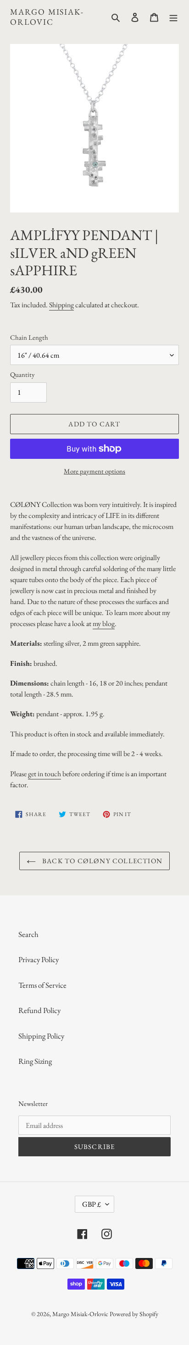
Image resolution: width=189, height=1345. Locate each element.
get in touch (44, 774)
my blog (104, 623)
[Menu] (173, 16)
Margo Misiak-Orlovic (46, 17)
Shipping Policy (41, 1036)
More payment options (94, 471)
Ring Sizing (35, 1061)
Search (28, 934)
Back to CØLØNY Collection (101, 860)
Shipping (61, 305)
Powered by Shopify (134, 1314)
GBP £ (91, 1204)
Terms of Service (42, 985)
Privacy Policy (38, 959)
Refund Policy (39, 1010)
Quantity (22, 374)
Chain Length (29, 337)
